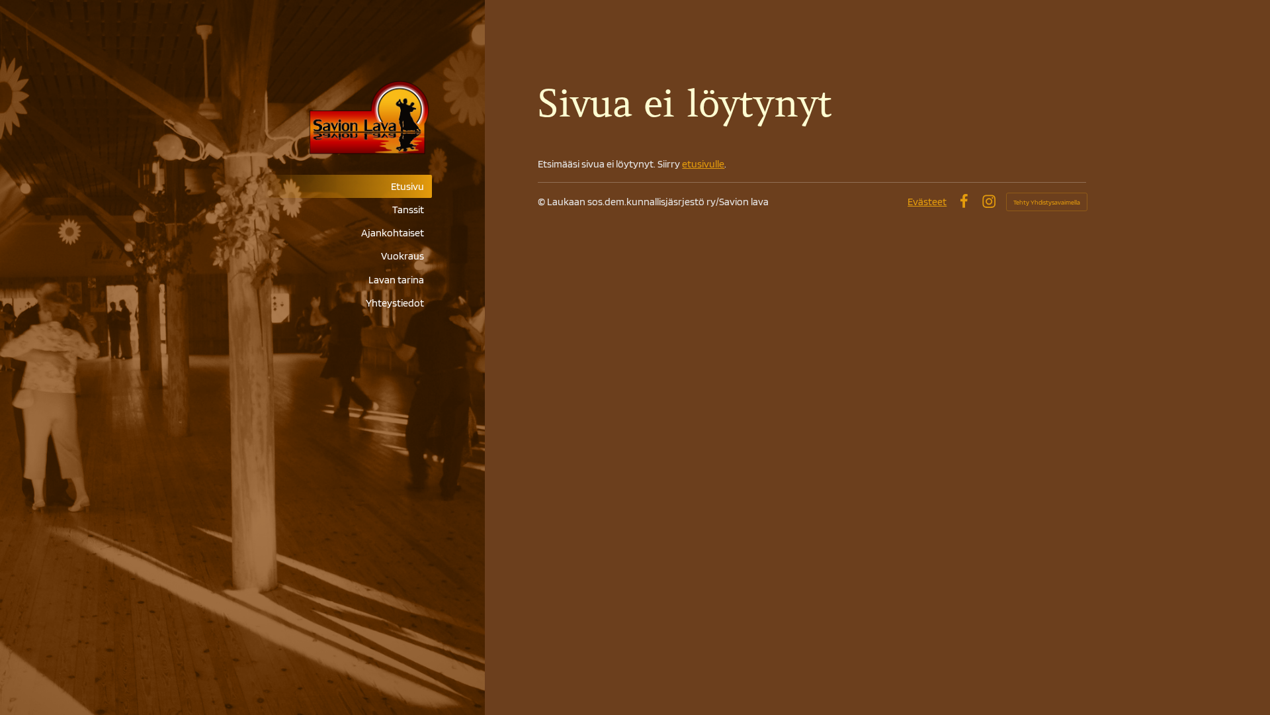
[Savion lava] (326, 119)
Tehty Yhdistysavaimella (1046, 202)
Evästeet (927, 201)
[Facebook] (963, 201)
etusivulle (703, 164)
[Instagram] (989, 201)
